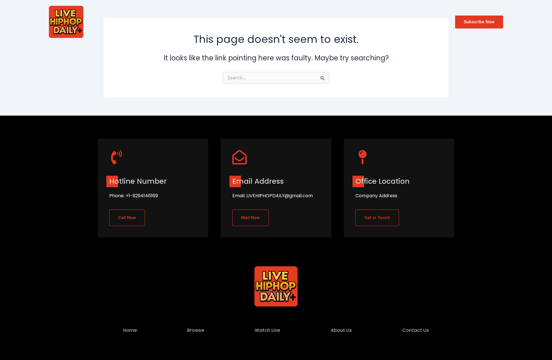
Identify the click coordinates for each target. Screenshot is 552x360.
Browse (148, 21)
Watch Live (178, 21)
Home (125, 21)
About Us (210, 21)
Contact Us (243, 21)
